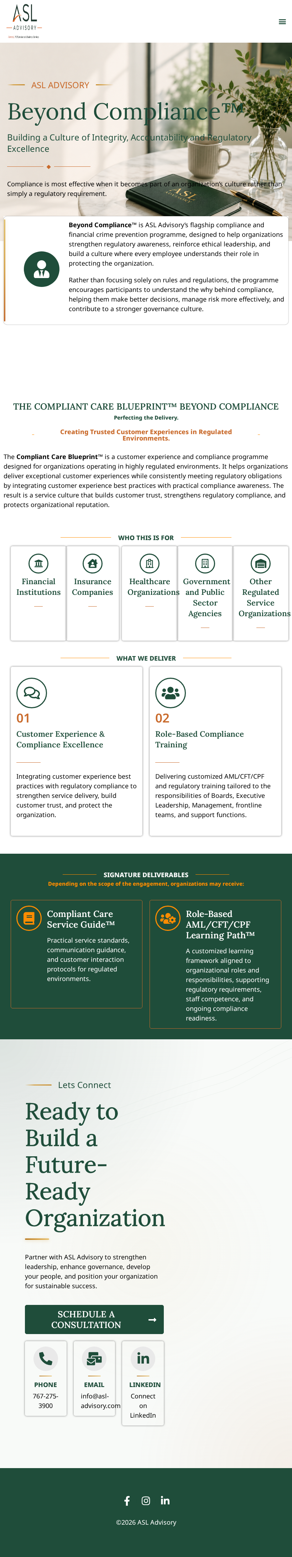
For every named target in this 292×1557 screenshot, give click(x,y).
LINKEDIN (145, 1384)
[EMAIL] (94, 1359)
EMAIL (94, 1384)
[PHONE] (45, 1359)
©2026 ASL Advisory (146, 1522)
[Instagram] (146, 1500)
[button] (282, 21)
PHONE (45, 1384)
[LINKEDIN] (143, 1359)
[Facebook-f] (126, 1500)
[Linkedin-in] (165, 1500)
